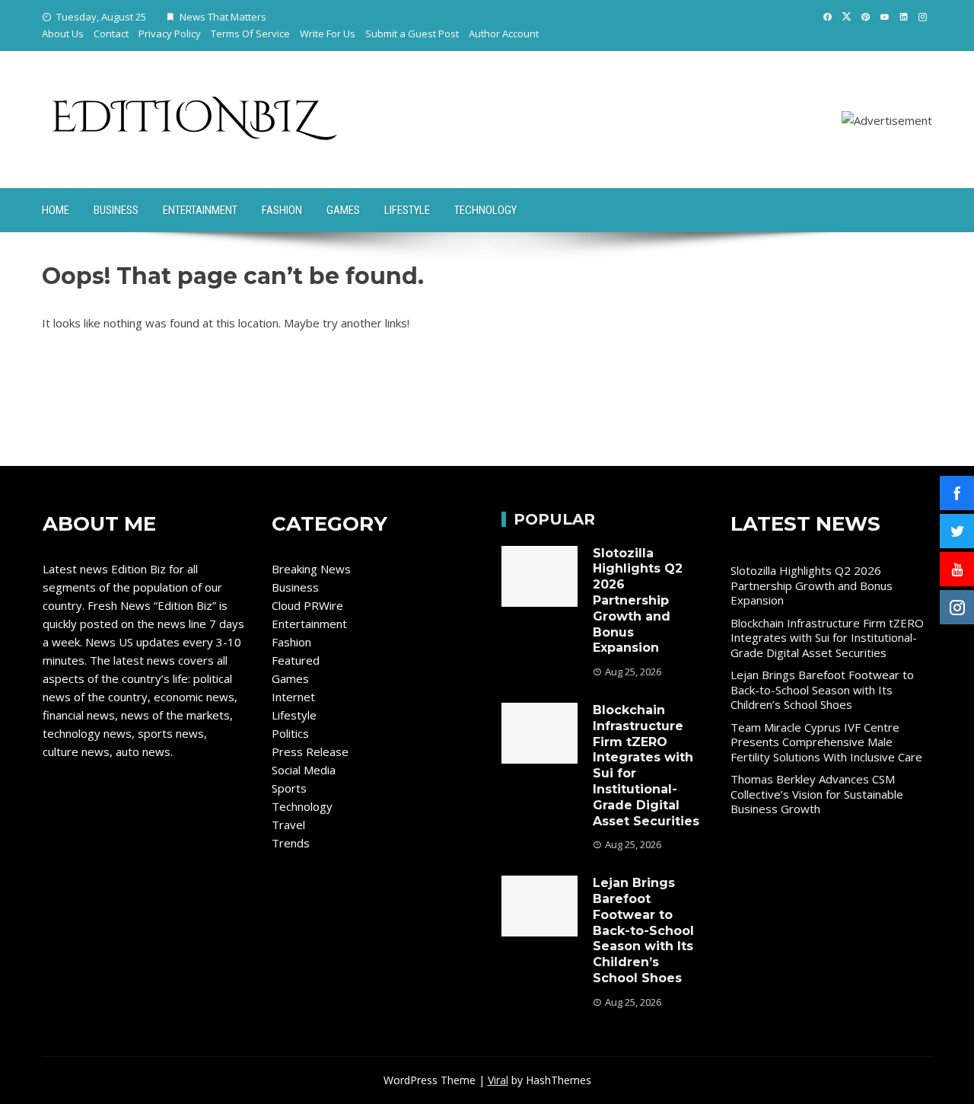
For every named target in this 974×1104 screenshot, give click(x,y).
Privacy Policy (169, 33)
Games (343, 210)
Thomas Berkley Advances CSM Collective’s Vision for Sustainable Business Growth (816, 793)
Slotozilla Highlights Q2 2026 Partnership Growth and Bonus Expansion (638, 601)
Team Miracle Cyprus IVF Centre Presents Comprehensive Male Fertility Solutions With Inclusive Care (826, 742)
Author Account (504, 33)
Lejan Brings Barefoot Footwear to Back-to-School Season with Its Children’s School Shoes (643, 930)
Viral (498, 1080)
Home (55, 210)
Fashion (282, 210)
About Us (63, 33)
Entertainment (200, 210)
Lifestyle (407, 210)
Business (116, 210)
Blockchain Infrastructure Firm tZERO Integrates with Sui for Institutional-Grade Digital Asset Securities (827, 637)
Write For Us (327, 33)
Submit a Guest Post (412, 33)
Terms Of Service (250, 33)
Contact (111, 33)
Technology (485, 210)
